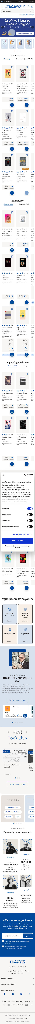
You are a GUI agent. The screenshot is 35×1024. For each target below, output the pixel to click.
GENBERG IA (6, 90)
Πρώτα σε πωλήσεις (13, 807)
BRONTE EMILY (6, 397)
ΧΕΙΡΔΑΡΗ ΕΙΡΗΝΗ (22, 90)
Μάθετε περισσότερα (17, 700)
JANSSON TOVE (21, 332)
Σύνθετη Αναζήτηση (26, 15)
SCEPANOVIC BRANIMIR (6, 135)
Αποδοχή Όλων (17, 540)
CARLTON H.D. (21, 441)
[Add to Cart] (12, 105)
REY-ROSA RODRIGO (20, 133)
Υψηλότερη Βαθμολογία (13, 812)
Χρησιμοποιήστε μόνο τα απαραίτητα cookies (17, 546)
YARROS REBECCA (22, 236)
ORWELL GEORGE (7, 280)
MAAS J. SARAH (7, 236)
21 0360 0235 (30, 1)
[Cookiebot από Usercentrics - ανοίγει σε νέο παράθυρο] (25, 475)
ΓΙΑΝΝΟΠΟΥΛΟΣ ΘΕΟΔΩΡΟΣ (7, 333)
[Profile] (28, 7)
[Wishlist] (24, 7)
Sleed (25, 1018)
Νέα (18, 817)
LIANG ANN (5, 441)
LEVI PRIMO (20, 397)
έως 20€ (8, 817)
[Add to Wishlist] (12, 67)
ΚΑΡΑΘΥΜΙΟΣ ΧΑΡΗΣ (6, 177)
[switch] (30, 514)
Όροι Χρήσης (10, 1021)
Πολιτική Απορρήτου (23, 1021)
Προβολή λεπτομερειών (21, 534)
